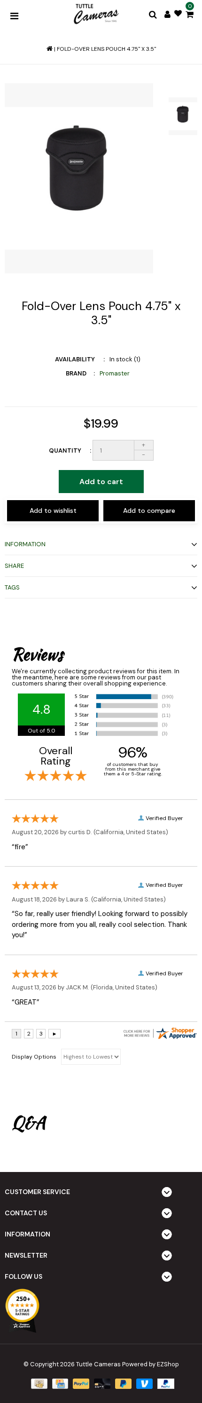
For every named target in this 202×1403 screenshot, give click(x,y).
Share (14, 566)
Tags (12, 587)
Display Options (34, 1056)
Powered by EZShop (150, 1364)
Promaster (115, 373)
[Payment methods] (38, 1383)
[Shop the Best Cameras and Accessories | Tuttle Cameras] (95, 14)
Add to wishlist (53, 510)
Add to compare (149, 510)
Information (25, 544)
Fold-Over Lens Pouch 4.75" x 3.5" (106, 49)
